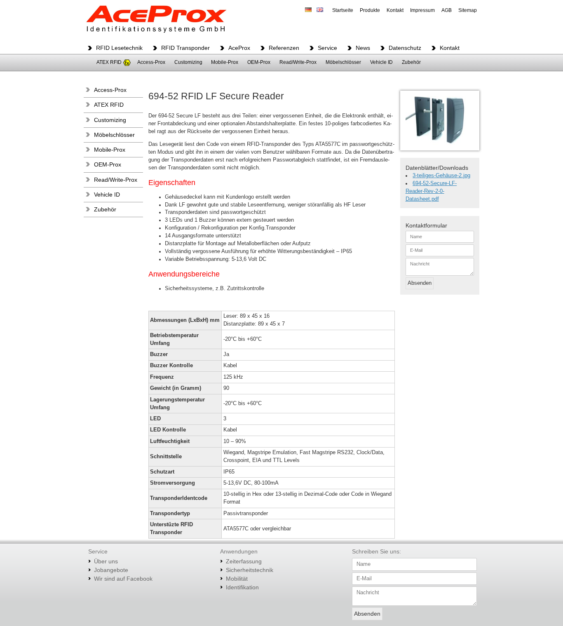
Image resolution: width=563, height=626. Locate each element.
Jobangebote (111, 570)
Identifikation (242, 587)
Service (327, 48)
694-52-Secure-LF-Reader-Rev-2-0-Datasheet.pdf (431, 191)
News (363, 48)
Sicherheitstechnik (249, 570)
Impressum (422, 10)
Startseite (342, 10)
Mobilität (237, 578)
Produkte (370, 10)
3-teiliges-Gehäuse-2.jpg (441, 175)
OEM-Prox (258, 62)
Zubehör (411, 62)
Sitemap (467, 10)
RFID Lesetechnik (119, 48)
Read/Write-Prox (298, 62)
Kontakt (395, 10)
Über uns (106, 561)
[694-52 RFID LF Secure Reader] (440, 120)
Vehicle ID (381, 62)
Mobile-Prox (224, 62)
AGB (446, 10)
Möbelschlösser (343, 62)
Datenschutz (405, 48)
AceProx (239, 48)
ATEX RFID (109, 62)
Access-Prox (151, 62)
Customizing (188, 62)
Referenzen (284, 48)
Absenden (420, 283)
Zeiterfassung (244, 561)
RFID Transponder (185, 48)
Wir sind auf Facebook (123, 578)
